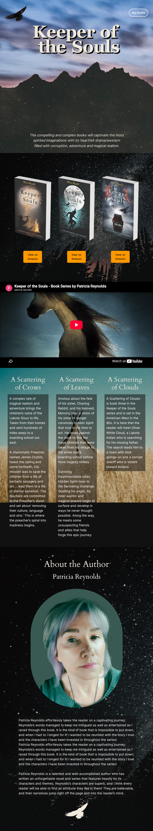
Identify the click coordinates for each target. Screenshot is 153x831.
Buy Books (138, 12)
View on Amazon (33, 256)
